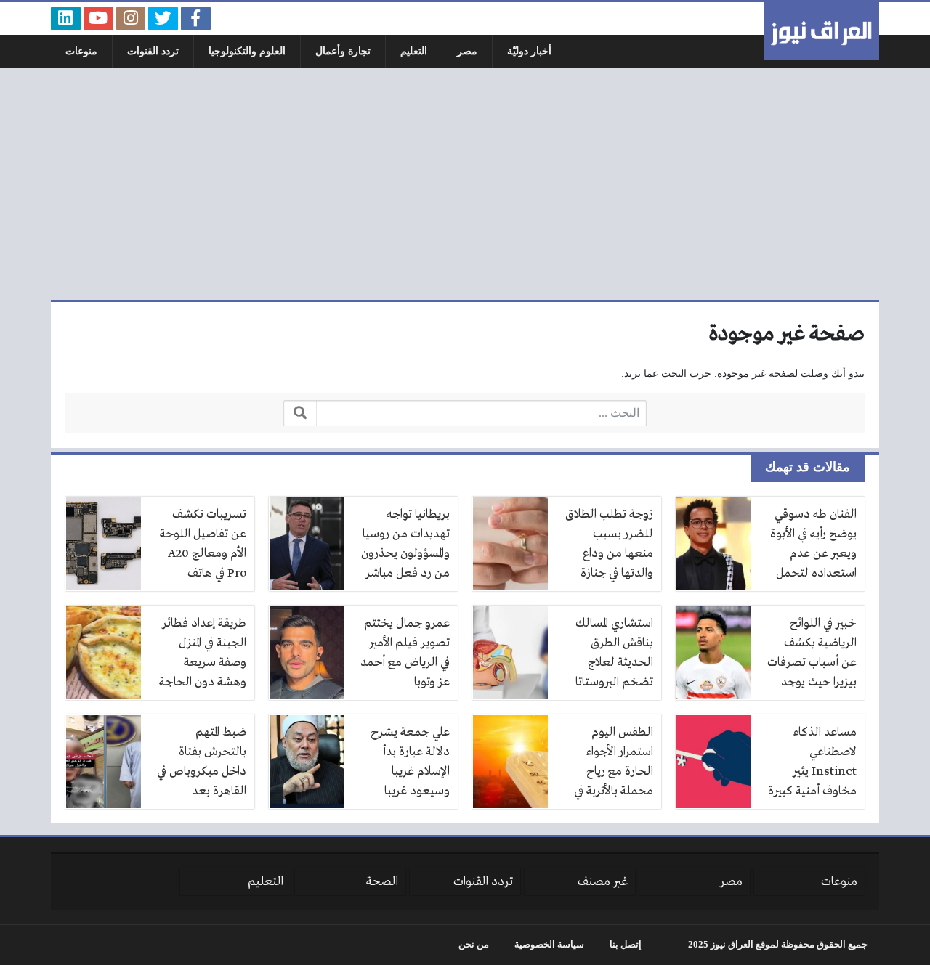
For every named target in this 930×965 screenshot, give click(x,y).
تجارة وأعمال (343, 51)
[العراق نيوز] (821, 31)
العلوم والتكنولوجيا (247, 51)
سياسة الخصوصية (549, 945)
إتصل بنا (626, 945)
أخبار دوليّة (529, 51)
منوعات (81, 51)
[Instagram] (131, 18)
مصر (467, 51)
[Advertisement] (465, 183)
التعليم (413, 51)
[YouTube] (98, 18)
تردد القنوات (153, 51)
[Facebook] (196, 18)
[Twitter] (163, 18)
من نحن (473, 945)
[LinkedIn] (66, 18)
